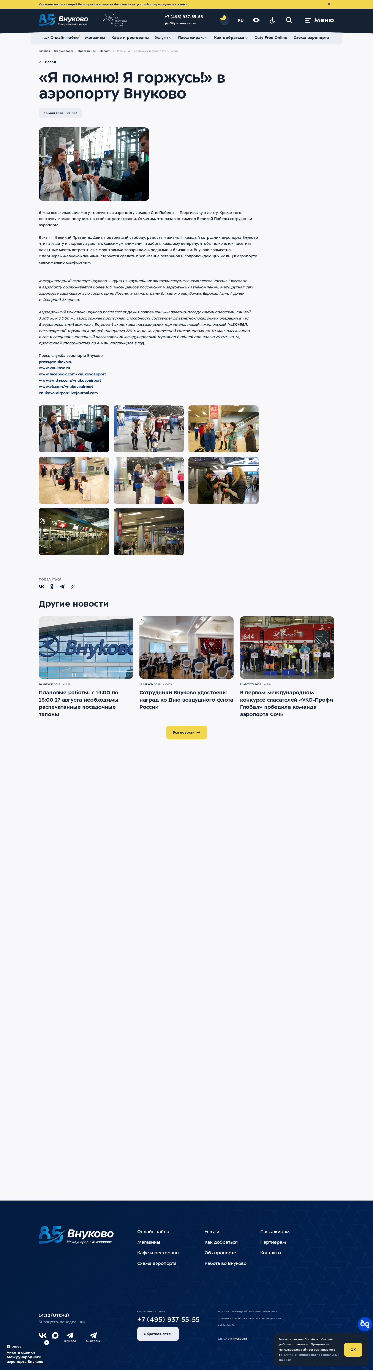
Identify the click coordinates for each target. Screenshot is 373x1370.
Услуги (212, 1232)
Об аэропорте (64, 51)
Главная (44, 51)
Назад (50, 62)
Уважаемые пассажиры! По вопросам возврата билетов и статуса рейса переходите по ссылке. (113, 4)
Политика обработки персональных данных (249, 1319)
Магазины (148, 1242)
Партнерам (273, 1242)
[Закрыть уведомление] (329, 4)
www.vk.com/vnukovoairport (66, 387)
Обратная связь (182, 23)
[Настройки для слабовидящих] (256, 20)
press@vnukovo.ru (56, 362)
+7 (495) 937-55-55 (183, 17)
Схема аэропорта (157, 1264)
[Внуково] (70, 1335)
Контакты (270, 1253)
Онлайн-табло (153, 1232)
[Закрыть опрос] (46, 1342)
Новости (105, 51)
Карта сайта (226, 1325)
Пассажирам (275, 1232)
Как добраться (221, 1242)
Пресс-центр (86, 51)
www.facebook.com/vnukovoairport (72, 374)
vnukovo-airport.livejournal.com (68, 393)
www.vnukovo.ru (54, 368)
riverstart (240, 1339)
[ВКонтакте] (43, 1335)
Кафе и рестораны (158, 1253)
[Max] (55, 1335)
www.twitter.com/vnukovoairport (70, 381)
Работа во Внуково (226, 1264)
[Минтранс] (93, 1335)
